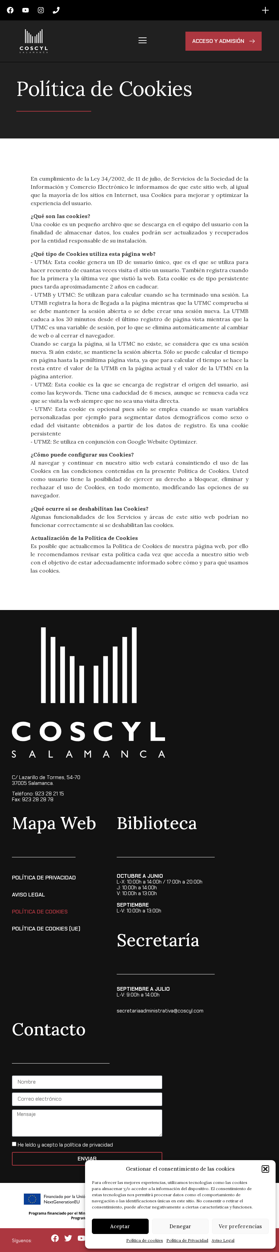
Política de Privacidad (187, 1240)
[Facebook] (10, 10)
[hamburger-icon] (142, 41)
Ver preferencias (240, 1226)
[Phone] (56, 10)
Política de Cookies (40, 911)
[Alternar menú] (265, 10)
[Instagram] (41, 10)
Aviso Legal (223, 1240)
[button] (265, 1169)
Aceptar (120, 1226)
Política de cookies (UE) (46, 928)
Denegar (180, 1226)
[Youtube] (25, 10)
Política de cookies (144, 1240)
